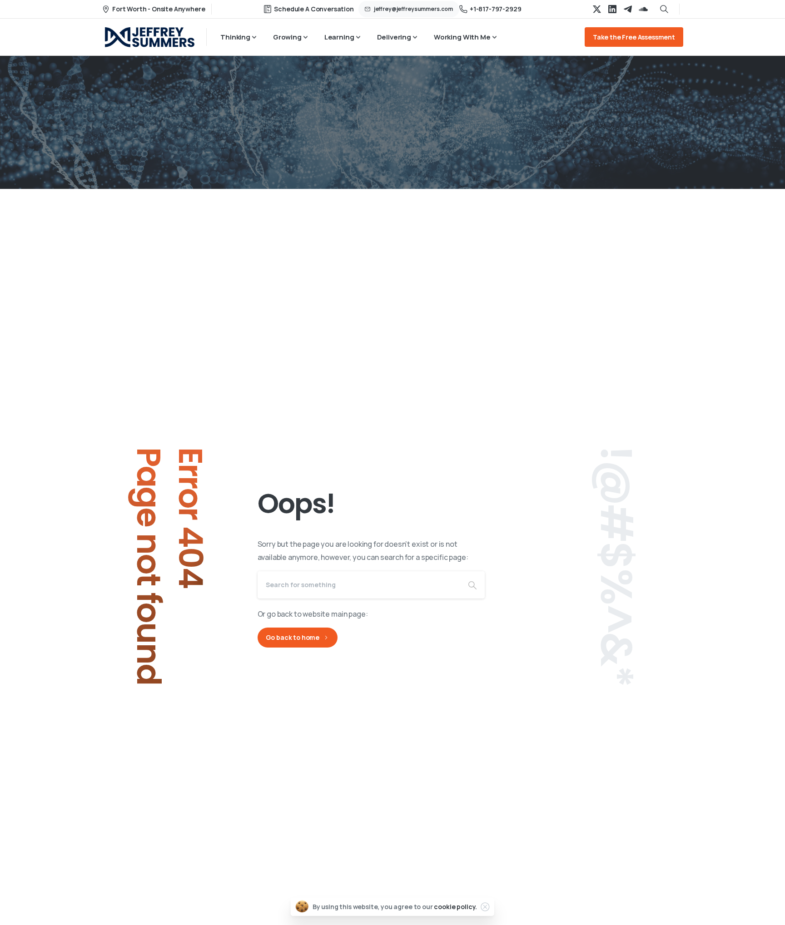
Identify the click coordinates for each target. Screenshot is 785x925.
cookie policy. (455, 906)
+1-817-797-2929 (496, 9)
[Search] (472, 585)
